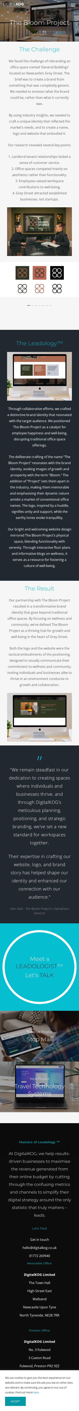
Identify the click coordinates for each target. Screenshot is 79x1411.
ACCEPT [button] (15, 1401)
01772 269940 (39, 1256)
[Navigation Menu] (73, 5)
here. (36, 1392)
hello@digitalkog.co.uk (39, 1247)
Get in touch (39, 1239)
